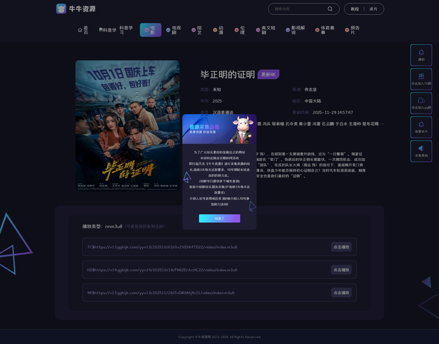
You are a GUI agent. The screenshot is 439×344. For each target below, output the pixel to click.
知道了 (219, 218)
